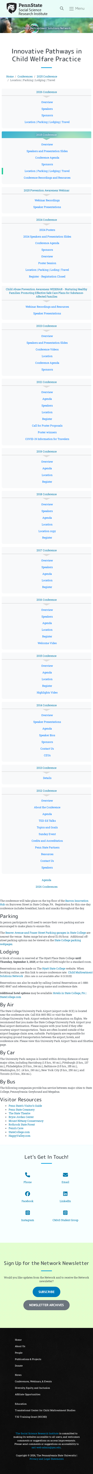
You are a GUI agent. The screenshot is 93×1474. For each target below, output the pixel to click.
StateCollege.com (19, 1132)
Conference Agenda (47, 157)
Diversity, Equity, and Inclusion (32, 1387)
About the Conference (47, 807)
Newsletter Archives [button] (46, 1305)
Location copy (47, 531)
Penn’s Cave (16, 1128)
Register (47, 419)
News (18, 1374)
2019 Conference (47, 451)
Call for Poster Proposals (47, 425)
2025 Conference (47, 76)
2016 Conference (47, 599)
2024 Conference (46, 219)
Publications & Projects (28, 1359)
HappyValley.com (19, 1135)
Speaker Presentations (47, 207)
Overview (47, 102)
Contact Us (47, 748)
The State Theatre (19, 1113)
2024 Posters (47, 230)
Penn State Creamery (22, 1109)
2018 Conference (47, 494)
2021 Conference (47, 382)
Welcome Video (47, 643)
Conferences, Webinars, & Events (33, 1381)
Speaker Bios (47, 735)
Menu (79, 8)
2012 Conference (47, 790)
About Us (20, 1346)
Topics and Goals (47, 827)
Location (47, 356)
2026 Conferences (47, 886)
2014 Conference (47, 705)
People (18, 1352)
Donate (19, 1365)
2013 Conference (46, 767)
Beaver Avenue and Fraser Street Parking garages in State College (45, 932)
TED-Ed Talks (47, 820)
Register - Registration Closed (47, 276)
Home (10, 76)
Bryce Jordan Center (21, 1117)
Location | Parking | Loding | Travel (47, 269)
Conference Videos (47, 349)
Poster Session (47, 263)
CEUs (47, 755)
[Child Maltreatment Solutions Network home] (26, 9)
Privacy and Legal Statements (47, 1458)
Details (47, 778)
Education (21, 1403)
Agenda (47, 398)
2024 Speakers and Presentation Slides (47, 236)
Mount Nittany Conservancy (26, 1120)
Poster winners (47, 432)
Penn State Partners (47, 847)
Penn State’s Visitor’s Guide (25, 1105)
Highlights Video (47, 692)
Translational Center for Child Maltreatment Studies (45, 1410)
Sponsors (47, 115)
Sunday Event (47, 834)
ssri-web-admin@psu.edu (46, 1447)
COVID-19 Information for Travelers (47, 439)
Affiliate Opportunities (27, 1394)
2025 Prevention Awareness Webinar (46, 190)
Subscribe (46, 1292)
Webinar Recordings (47, 200)
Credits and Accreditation (47, 840)
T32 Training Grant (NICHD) (31, 1416)
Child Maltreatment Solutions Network (47, 28)
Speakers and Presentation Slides (47, 151)
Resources (47, 854)
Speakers (47, 108)
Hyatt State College (53, 968)
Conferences (25, 76)
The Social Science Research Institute (37, 1433)
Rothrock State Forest (22, 1124)
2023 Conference (46, 326)
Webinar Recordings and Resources (47, 306)
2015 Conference (46, 655)
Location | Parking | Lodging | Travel (47, 122)
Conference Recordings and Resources (47, 177)
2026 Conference (46, 92)
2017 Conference (47, 550)
